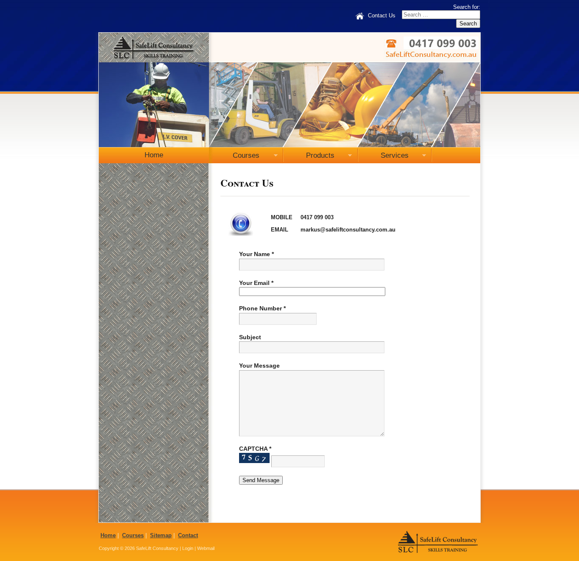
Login (187, 548)
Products (309, 157)
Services (383, 157)
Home (154, 155)
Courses (234, 157)
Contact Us (381, 16)
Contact (188, 535)
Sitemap (161, 535)
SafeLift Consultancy (157, 548)
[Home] (360, 16)
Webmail (205, 548)
